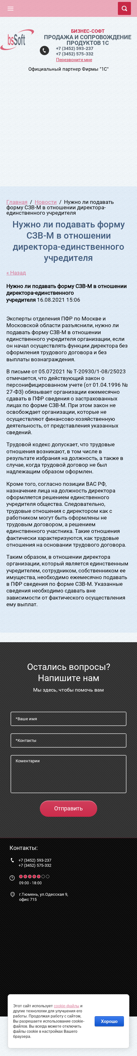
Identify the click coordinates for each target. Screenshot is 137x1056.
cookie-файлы (66, 1006)
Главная (16, 202)
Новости (46, 202)
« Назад (16, 272)
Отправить (68, 808)
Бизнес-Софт (88, 31)
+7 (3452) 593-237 (74, 48)
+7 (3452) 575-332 (74, 53)
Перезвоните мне (74, 59)
